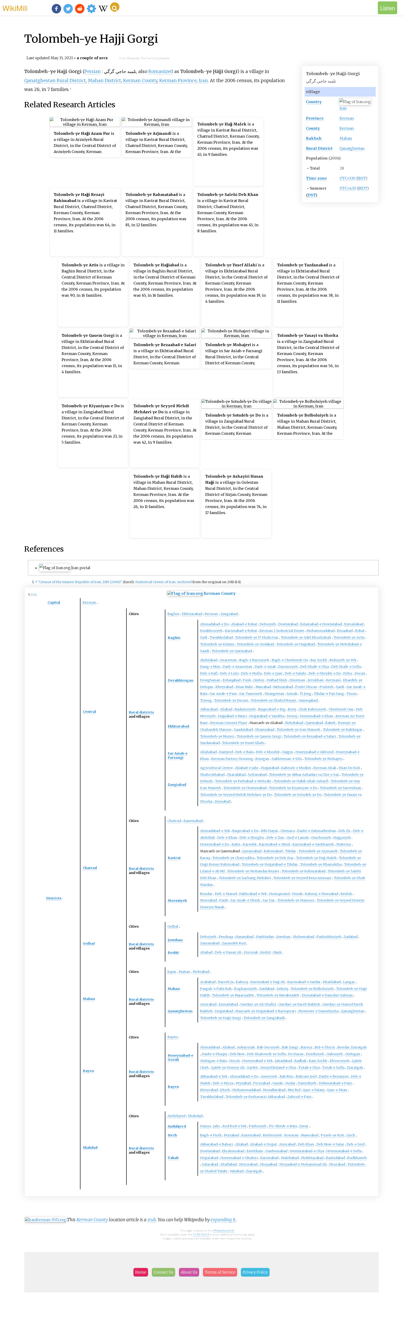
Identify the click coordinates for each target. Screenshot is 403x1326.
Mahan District (104, 80)
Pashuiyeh (258, 1126)
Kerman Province (178, 80)
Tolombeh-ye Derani (231, 700)
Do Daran (296, 1054)
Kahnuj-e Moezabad (321, 894)
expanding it (223, 1219)
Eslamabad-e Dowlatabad (321, 624)
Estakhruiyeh (211, 631)
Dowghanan (210, 680)
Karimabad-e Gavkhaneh (313, 844)
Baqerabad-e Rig (271, 709)
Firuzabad (261, 1083)
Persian (92, 71)
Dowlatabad (288, 624)
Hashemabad (276, 1151)
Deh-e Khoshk (268, 752)
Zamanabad (209, 943)
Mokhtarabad (312, 1158)
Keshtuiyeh (272, 1135)
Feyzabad (243, 1083)
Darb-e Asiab (265, 667)
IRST (362, 178)
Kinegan (262, 759)
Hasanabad (244, 937)
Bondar (206, 894)
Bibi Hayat (269, 831)
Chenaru (287, 831)
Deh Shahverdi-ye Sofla (266, 1054)
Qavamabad (251, 851)
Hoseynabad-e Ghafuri (239, 1158)
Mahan (346, 138)
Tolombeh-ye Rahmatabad (303, 871)
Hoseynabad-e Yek (257, 1061)
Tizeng (206, 700)
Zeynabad (222, 801)
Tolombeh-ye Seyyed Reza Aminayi (302, 878)
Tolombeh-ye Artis (349, 637)
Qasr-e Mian (337, 1090)
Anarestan (228, 660)
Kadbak (300, 1061)
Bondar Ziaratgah (352, 1047)
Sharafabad (236, 775)
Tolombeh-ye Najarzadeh (233, 995)
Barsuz (306, 1047)
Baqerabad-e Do (245, 831)
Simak (292, 694)
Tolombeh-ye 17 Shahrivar (256, 637)
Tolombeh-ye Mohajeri (323, 759)
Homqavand (279, 894)
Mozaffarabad (274, 1090)
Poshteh (327, 687)
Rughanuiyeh (245, 989)
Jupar (171, 972)
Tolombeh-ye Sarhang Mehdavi (245, 878)
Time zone (316, 178)
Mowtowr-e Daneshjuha (318, 1011)
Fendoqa (226, 937)
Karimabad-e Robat (241, 631)
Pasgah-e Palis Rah (216, 989)
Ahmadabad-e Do (214, 624)
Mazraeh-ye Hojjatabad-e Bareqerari (265, 1011)
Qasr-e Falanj (314, 1090)
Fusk (247, 680)
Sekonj (282, 989)
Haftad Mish (277, 680)
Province (315, 118)
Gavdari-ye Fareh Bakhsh (299, 1004)
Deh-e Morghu (252, 837)
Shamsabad (264, 729)
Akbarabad (209, 709)
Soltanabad (257, 775)
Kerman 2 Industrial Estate (281, 631)
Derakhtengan (180, 680)
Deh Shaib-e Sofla (346, 667)
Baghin (173, 614)
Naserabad (309, 1135)
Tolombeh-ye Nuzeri (217, 736)
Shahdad (90, 1147)
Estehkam (255, 1151)
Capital (54, 602)
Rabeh (330, 723)
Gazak (277, 1083)
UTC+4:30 (348, 188)
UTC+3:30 (347, 178)
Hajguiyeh (342, 837)
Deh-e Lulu (229, 673)
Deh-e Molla (251, 673)
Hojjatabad (270, 768)
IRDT (362, 188)
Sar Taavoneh (250, 694)
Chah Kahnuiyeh (312, 709)
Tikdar (290, 851)
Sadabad (351, 937)
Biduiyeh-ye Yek (343, 660)
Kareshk (250, 844)
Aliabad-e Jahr (247, 768)
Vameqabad (308, 700)
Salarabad (210, 1164)
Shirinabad (248, 1164)
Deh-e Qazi (273, 673)
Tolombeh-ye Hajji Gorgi (220, 1018)
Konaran (291, 1135)
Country (314, 101)
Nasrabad (263, 687)
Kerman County (140, 80)
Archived (184, 582)
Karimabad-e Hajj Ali (267, 982)
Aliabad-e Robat (244, 624)
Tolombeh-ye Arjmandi (318, 851)
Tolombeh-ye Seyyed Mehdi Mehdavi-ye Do (236, 795)
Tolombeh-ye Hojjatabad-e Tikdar (270, 864)
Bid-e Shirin (325, 1047)
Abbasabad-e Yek (213, 1076)
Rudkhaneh (357, 1158)
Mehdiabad (294, 723)
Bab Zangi (290, 1047)
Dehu (347, 673)
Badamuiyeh (245, 709)
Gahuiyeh (335, 1054)
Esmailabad (353, 624)
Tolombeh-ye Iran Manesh (298, 729)
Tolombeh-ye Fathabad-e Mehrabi (243, 781)
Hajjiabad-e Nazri (232, 716)
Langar (349, 982)
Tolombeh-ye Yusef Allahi (243, 743)
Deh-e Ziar (275, 837)
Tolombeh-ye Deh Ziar (275, 858)
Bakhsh (314, 138)
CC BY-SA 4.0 (201, 1234)
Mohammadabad (320, 631)
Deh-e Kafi (209, 673)
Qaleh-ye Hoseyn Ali (228, 1067)
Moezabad (208, 900)
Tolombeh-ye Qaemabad (232, 651)
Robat (360, 631)
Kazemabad (193, 821)
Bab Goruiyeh (268, 1047)
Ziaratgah (355, 1067)
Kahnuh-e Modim (296, 768)
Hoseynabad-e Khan (316, 716)
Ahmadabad (210, 1047)
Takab (173, 1158)
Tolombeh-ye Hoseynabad (245, 788)
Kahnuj (242, 982)
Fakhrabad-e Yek (253, 894)
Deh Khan (306, 1144)
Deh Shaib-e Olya (314, 667)
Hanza (205, 1126)
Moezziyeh (177, 900)
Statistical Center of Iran (155, 582)
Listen (387, 8)
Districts (54, 898)
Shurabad (337, 1164)
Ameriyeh (269, 1076)
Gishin (258, 680)
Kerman (347, 118)
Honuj (292, 716)
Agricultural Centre (216, 768)
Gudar (290, 1083)
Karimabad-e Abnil (274, 844)
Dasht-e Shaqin (214, 1054)
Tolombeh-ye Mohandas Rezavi (253, 871)
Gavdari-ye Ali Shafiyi (258, 1004)
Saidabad (266, 989)
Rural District (319, 148)
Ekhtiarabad (192, 614)
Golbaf (89, 943)
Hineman (297, 680)
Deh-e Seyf (356, 1144)
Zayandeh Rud (234, 943)
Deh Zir (344, 831)
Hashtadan (265, 937)
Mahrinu (343, 844)
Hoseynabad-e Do (214, 844)
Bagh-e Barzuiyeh (254, 660)
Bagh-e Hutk (211, 1135)
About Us (189, 1272)
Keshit (173, 952)
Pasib (223, 900)
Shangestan (274, 694)
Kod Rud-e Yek (234, 1126)
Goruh (234, 1061)
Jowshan (175, 940)
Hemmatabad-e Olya (307, 1151)
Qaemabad (314, 723)
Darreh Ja (225, 982)
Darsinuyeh (288, 667)
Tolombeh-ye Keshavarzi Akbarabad (255, 1097)
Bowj (292, 709)
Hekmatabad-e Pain (335, 1083)
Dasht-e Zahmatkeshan (316, 831)
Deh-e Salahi (295, 673)
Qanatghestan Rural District (55, 80)
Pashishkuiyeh (328, 937)
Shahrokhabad (212, 775)
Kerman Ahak (324, 768)
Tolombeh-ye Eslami (217, 644)
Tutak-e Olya (309, 1067)
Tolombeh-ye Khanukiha (321, 864)
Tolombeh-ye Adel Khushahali (306, 637)
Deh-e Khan (227, 837)
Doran (360, 673)
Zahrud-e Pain (299, 1097)
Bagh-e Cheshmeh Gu (290, 660)
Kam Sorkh (318, 1061)
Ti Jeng (305, 694)
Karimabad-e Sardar (304, 982)
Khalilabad (332, 982)
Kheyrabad (224, 687)
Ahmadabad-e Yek (215, 831)
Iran (343, 108)
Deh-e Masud (226, 894)
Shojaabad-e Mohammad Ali (303, 1164)
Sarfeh (252, 1067)
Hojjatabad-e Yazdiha (267, 716)
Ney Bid (294, 1090)
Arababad (207, 982)
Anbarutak (246, 1047)
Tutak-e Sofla (333, 1067)
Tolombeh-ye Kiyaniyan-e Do (293, 788)
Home (140, 1272)
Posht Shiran (306, 687)
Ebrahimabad (233, 1151)
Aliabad (226, 709)
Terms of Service (220, 1272)
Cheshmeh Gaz (341, 709)
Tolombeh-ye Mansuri (295, 900)
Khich (225, 1090)
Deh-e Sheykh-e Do (325, 673)
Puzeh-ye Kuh (332, 1135)
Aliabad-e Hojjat (263, 1144)
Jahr (216, 1126)
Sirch (172, 1135)
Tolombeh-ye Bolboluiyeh (312, 989)
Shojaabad (268, 1164)
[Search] (114, 7)
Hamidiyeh (307, 1083)
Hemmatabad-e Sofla (343, 1151)
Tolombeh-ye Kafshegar (342, 729)
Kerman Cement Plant (228, 723)
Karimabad (269, 1158)
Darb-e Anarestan (237, 667)
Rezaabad (345, 631)
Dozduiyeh (315, 1054)
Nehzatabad (283, 687)
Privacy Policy (255, 1272)
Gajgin (287, 752)
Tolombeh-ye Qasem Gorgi (259, 736)
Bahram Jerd (306, 1076)
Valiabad (236, 1171)
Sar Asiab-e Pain (223, 694)
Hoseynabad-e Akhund (314, 752)
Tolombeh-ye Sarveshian (340, 788)
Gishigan (352, 1054)
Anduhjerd (176, 1116)
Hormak (251, 952)
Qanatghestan (352, 148)
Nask (277, 952)
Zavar (304, 1126)
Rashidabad (335, 1158)
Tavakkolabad (221, 637)
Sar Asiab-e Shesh (245, 900)
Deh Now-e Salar (330, 1144)
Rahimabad (273, 851)
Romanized (160, 71)
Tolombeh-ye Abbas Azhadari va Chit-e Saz (304, 775)
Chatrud (90, 868)
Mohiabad (201, 972)
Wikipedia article (223, 1230)
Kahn (236, 844)
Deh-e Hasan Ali (228, 952)
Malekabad (290, 1158)
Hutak (297, 894)
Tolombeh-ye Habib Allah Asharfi (301, 781)
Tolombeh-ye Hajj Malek (316, 858)
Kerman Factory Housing (232, 759)
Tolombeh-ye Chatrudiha (233, 858)
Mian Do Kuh (349, 768)
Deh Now (237, 1054)
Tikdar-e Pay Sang (329, 694)
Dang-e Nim (210, 667)
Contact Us (163, 1272)
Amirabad (208, 1004)
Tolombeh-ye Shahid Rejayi (273, 700)
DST (312, 195)
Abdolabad (208, 660)
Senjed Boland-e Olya (278, 1067)
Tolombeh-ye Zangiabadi (264, 1018)
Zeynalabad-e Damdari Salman (327, 995)
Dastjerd (226, 752)
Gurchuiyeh (321, 837)
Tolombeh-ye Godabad (255, 644)
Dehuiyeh (268, 624)
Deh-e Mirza (223, 1083)
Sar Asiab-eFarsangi (178, 755)
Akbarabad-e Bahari (216, 1144)
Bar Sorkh (318, 660)
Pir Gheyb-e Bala (283, 1126)
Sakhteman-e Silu (287, 759)
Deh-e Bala (244, 752)
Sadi (203, 637)
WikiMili (15, 7)
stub (151, 1219)
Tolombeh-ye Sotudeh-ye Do (298, 795)
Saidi (340, 687)
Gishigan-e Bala (213, 1061)
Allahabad (208, 752)
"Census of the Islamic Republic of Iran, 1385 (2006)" (80, 582)
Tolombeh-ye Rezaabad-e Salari (310, 736)
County (313, 128)
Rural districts (141, 712)
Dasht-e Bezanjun (334, 1076)
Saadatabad (243, 729)
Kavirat (174, 858)
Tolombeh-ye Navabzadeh (277, 995)
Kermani (333, 680)
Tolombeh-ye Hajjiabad (295, 644)
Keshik (346, 894)
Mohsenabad (303, 937)
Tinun (351, 694)
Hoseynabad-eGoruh (180, 1057)
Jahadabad (283, 1061)
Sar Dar (269, 900)
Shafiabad (228, 1164)
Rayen (88, 1071)
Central (89, 712)
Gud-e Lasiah (298, 837)
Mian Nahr (244, 687)
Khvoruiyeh (340, 1061)
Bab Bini (286, 1076)
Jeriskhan (316, 680)
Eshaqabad (231, 680)
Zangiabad (229, 614)
